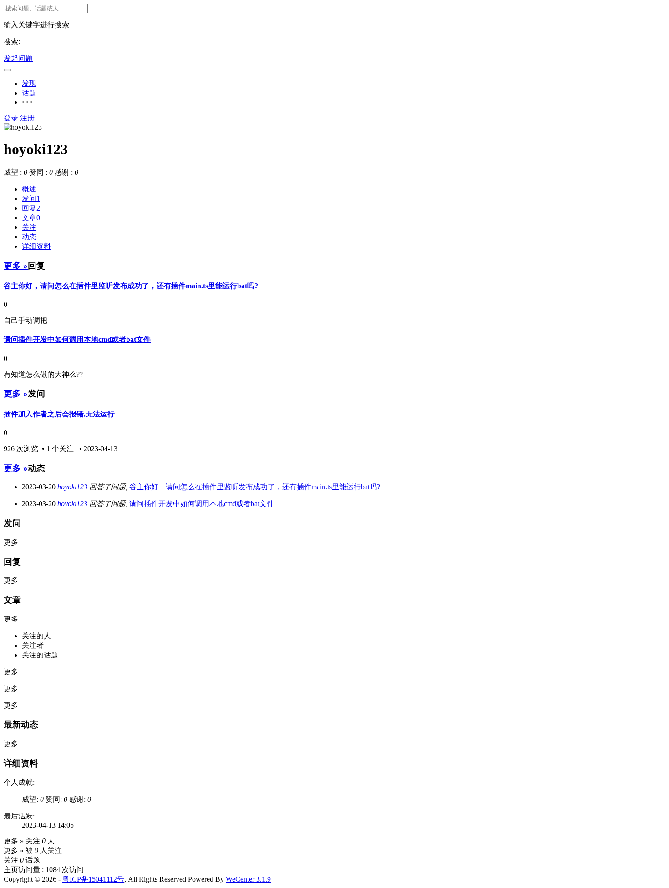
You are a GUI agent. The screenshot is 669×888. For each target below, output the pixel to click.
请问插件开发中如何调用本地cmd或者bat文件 (77, 339)
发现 (29, 83)
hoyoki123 (72, 487)
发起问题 (18, 58)
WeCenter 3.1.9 (248, 879)
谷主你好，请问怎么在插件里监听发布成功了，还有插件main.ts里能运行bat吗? (131, 286)
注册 (27, 118)
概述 (29, 189)
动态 (29, 237)
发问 (31, 198)
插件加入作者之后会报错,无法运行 (59, 414)
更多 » (16, 266)
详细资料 (36, 246)
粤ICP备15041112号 (93, 879)
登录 (11, 118)
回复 (31, 208)
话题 (29, 93)
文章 (31, 217)
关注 (29, 227)
